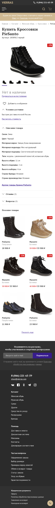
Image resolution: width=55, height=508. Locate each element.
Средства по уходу (19, 411)
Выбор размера (17, 461)
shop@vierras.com (18, 379)
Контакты (15, 442)
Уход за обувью (17, 476)
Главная (5, 24)
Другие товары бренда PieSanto (16, 185)
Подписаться (42, 355)
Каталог (15, 24)
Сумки (13, 404)
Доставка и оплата (19, 430)
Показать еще (28, 332)
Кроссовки (42, 24)
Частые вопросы (18, 453)
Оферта (14, 494)
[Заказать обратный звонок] (50, 503)
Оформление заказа (19, 457)
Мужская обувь (17, 400)
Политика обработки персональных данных (27, 497)
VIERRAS (7, 2)
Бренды (14, 419)
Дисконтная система (20, 434)
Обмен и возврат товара (21, 469)
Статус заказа (17, 472)
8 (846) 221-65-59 (44, 2)
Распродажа (16, 415)
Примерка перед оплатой (22, 465)
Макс (14, 18)
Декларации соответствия (22, 445)
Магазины (15, 438)
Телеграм (24, 18)
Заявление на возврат (19, 500)
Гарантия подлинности (20, 480)
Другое (14, 407)
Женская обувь (28, 24)
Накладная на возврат (19, 503)
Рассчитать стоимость (11, 119)
